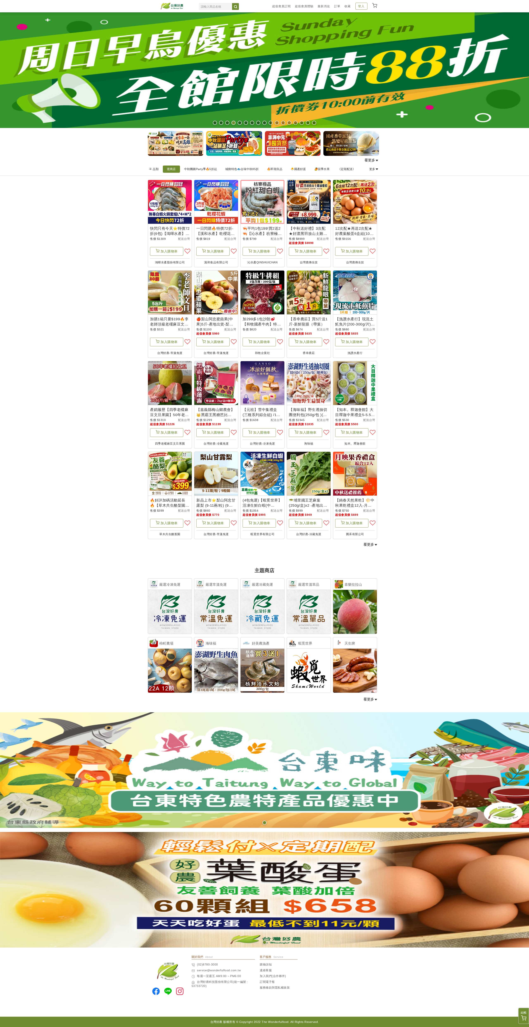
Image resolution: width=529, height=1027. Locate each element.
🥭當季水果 (322, 169)
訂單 (337, 6)
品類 (156, 169)
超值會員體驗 (304, 6)
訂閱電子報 (267, 981)
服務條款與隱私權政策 (275, 987)
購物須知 (266, 964)
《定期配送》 (347, 169)
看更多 (370, 160)
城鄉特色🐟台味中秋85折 (242, 169)
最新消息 (324, 6)
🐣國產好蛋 (298, 169)
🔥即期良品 (274, 169)
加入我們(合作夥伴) (273, 976)
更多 (372, 169)
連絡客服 (266, 970)
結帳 (524, 1012)
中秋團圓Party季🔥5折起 (200, 169)
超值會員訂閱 (281, 6)
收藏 (347, 6)
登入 (361, 6)
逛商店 (171, 169)
